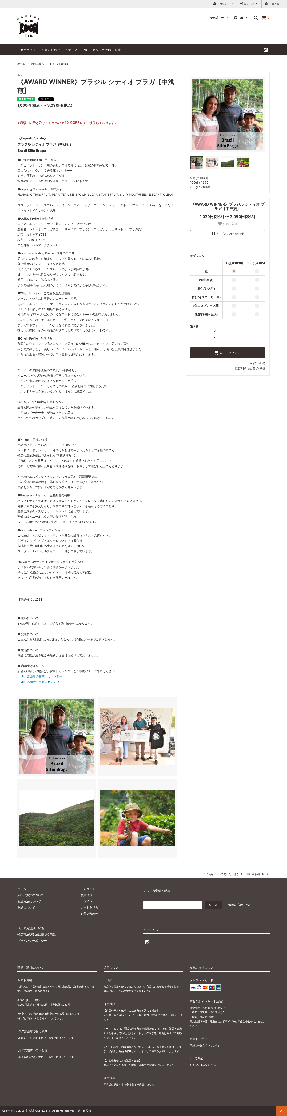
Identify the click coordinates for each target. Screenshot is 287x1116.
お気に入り (229, 224)
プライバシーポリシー (32, 940)
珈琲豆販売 (37, 63)
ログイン (248, 3)
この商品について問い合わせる (221, 874)
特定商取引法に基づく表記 (250, 368)
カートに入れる (229, 353)
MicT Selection (59, 63)
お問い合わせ (50, 49)
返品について (257, 363)
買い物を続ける (256, 874)
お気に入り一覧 (76, 49)
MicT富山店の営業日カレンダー (41, 676)
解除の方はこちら (240, 904)
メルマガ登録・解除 (106, 49)
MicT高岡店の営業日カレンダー (41, 681)
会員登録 (274, 3)
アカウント (223, 3)
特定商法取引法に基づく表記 (36, 934)
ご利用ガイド (26, 49)
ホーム (21, 63)
